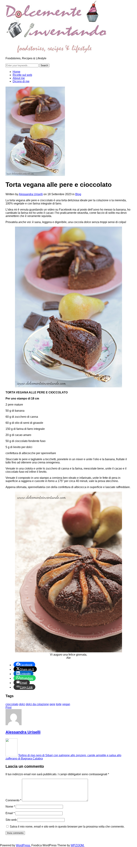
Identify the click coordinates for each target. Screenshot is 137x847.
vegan (66, 704)
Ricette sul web (22, 74)
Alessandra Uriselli (31, 194)
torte (59, 704)
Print (8, 707)
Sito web (11, 819)
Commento (13, 800)
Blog (78, 194)
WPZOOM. (77, 845)
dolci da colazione (37, 704)
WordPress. (23, 845)
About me (19, 78)
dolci (22, 704)
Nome (10, 806)
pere (52, 704)
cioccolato (12, 704)
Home (16, 71)
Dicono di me (21, 81)
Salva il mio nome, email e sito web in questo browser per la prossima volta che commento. (67, 826)
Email (10, 813)
